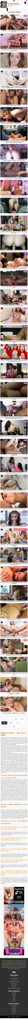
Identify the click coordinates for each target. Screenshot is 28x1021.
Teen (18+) (14, 994)
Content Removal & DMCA (14, 981)
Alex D (14, 1013)
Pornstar (14, 992)
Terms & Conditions (14, 978)
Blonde (14, 999)
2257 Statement (14, 983)
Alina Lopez (14, 1006)
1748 (16, 719)
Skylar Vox (14, 1011)
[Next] (23, 722)
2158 (14, 726)
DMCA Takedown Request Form (14, 988)
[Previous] (9, 719)
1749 (22, 719)
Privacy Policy (14, 980)
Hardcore (14, 995)
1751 (11, 722)
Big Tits (14, 1000)
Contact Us (14, 986)
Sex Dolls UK (18, 1016)
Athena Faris (14, 1010)
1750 (4, 722)
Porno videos (12, 781)
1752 (17, 722)
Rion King (14, 1008)
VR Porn (9, 1016)
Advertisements (14, 985)
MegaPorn (13, 1016)
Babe (14, 997)
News (14, 976)
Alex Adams (14, 1005)
